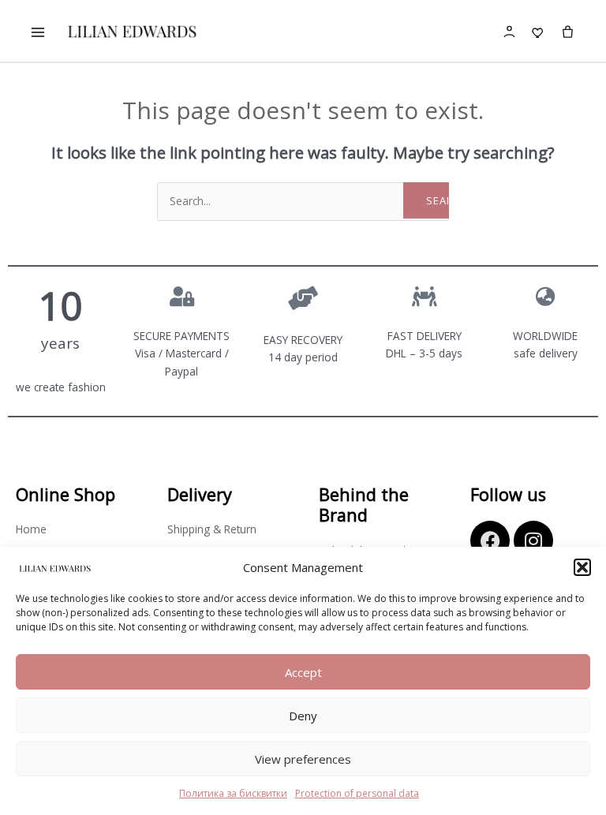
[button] (582, 567)
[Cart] (567, 32)
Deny (303, 715)
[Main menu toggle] (38, 32)
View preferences (303, 759)
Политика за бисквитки (233, 793)
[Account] (509, 31)
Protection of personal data (357, 793)
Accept (303, 672)
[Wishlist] (538, 31)
